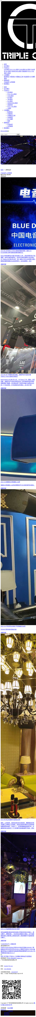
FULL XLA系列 (14, 69)
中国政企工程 (19, 76)
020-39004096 (12, 958)
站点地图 (10, 1008)
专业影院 (26, 76)
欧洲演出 (6, 76)
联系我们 (6, 84)
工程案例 (6, 75)
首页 (5, 64)
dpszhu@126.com (8, 966)
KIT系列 (28, 69)
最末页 (14, 944)
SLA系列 (8, 71)
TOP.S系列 (22, 69)
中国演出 (12, 76)
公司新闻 (12, 82)
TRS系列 (10, 99)
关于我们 (6, 66)
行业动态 (6, 82)
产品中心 (6, 67)
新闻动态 (6, 80)
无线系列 (24, 71)
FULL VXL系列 (12, 106)
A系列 (9, 73)
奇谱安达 (3, 1009)
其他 (5, 78)
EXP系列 (6, 69)
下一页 (10, 944)
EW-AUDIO (4, 131)
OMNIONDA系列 (16, 71)
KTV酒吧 (32, 76)
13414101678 (14, 972)
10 (7, 944)
